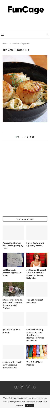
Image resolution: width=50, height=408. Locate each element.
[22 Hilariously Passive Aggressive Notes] (13, 260)
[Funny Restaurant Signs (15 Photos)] (37, 232)
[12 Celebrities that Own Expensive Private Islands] (13, 352)
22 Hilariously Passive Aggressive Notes (12, 273)
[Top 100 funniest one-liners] (37, 289)
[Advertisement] (25, 22)
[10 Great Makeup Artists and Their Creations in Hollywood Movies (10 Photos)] (37, 319)
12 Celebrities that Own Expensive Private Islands (12, 365)
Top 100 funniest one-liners (34, 301)
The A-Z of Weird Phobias (34, 363)
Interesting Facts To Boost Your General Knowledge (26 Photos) (12, 304)
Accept (29, 405)
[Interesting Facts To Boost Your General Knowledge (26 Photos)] (13, 289)
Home (5, 44)
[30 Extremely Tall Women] (13, 319)
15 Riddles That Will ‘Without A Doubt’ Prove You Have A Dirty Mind (36, 274)
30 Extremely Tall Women (11, 331)
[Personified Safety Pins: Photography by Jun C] (13, 232)
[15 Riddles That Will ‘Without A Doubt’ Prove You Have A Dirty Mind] (37, 260)
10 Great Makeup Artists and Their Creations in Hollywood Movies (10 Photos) (35, 335)
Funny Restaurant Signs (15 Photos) (35, 244)
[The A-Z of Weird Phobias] (37, 352)
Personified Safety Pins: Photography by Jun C (13, 246)
